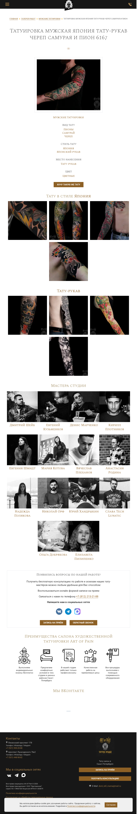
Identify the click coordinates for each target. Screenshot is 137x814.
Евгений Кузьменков (53, 427)
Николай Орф (53, 511)
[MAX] (23, 775)
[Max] (77, 611)
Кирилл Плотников (114, 427)
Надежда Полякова (22, 513)
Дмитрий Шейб (22, 425)
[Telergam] (68, 611)
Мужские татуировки (68, 117)
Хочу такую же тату (68, 184)
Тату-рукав (68, 164)
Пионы (69, 129)
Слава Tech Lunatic (114, 513)
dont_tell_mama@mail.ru (110, 786)
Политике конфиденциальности (81, 806)
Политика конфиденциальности (21, 793)
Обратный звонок (83, 622)
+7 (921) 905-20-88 (14, 748)
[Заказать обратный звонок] (130, 4)
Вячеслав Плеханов (84, 470)
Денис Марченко (84, 425)
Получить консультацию (105, 778)
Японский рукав (68, 152)
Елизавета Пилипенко (84, 556)
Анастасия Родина (115, 470)
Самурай (68, 133)
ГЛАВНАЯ (13, 19)
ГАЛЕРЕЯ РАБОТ (28, 19)
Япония (68, 148)
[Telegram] (16, 775)
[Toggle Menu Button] (7, 4)
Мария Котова (53, 468)
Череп (68, 136)
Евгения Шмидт (22, 468)
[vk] (59, 611)
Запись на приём (53, 622)
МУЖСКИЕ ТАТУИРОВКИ (49, 19)
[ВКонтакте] (9, 775)
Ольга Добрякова (53, 554)
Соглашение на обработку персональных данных (29, 797)
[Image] (27, 220)
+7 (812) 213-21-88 (87, 596)
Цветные (68, 176)
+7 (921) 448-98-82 (14, 757)
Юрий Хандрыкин (84, 511)
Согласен (111, 805)
